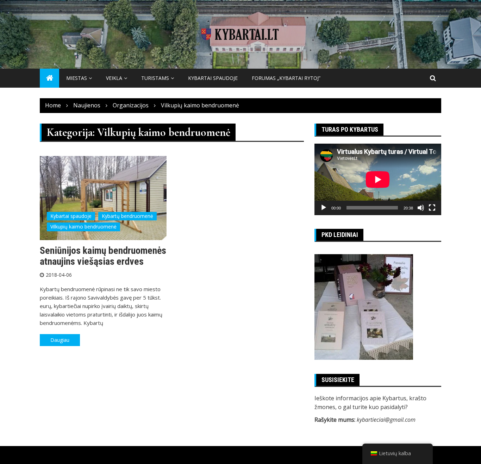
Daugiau (59, 340)
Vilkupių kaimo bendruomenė (83, 226)
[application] (377, 179)
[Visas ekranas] (432, 207)
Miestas (76, 78)
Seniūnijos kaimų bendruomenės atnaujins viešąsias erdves (103, 256)
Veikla (114, 78)
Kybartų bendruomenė (127, 216)
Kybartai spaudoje (213, 78)
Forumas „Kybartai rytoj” (286, 78)
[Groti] (323, 207)
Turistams (155, 78)
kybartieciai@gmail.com (386, 420)
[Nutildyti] (420, 207)
